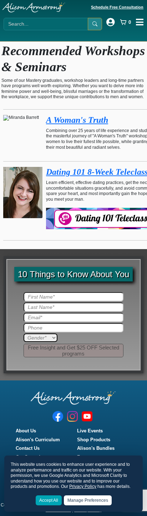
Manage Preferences (87, 500)
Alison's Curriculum (38, 439)
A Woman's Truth (77, 120)
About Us (26, 430)
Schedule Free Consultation (117, 7)
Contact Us (28, 448)
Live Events (90, 430)
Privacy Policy (82, 486)
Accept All (48, 500)
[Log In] (110, 22)
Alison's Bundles (96, 448)
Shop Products (93, 439)
